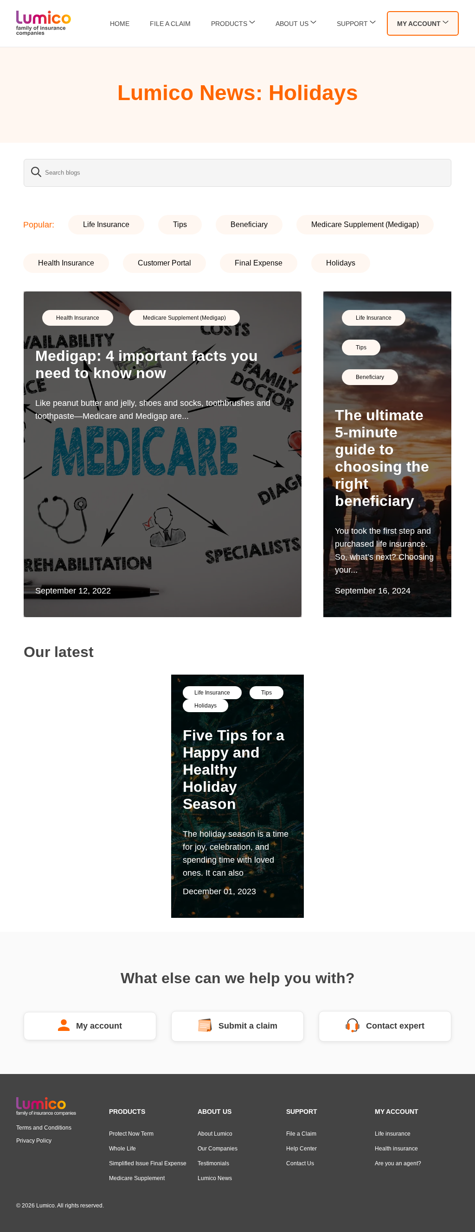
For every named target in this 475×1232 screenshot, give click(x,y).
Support (352, 23)
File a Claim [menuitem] (301, 1134)
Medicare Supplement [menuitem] (137, 1178)
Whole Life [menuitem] (122, 1148)
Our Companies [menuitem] (218, 1148)
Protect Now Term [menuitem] (131, 1134)
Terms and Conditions (43, 1128)
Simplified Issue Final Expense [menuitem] (147, 1163)
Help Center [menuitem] (301, 1148)
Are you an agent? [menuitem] (398, 1163)
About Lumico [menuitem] (215, 1134)
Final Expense (258, 263)
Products (229, 23)
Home (119, 23)
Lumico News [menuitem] (215, 1178)
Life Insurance (106, 224)
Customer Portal (164, 263)
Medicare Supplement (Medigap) (365, 224)
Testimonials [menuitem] (213, 1163)
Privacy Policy (33, 1140)
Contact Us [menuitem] (300, 1163)
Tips (180, 224)
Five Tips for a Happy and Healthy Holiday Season (233, 769)
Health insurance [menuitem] (396, 1148)
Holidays (340, 263)
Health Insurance (66, 263)
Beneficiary (249, 224)
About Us (292, 23)
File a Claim (170, 23)
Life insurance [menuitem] (393, 1134)
